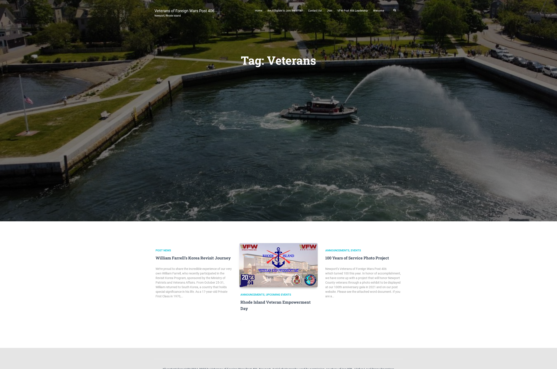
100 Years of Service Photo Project (357, 258)
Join (329, 10)
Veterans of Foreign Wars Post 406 (184, 12)
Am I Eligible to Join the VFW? (285, 10)
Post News (163, 250)
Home (258, 10)
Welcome (378, 10)
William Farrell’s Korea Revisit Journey (193, 258)
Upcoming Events (278, 294)
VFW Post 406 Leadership (352, 10)
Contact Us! (315, 10)
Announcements (252, 294)
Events (356, 250)
